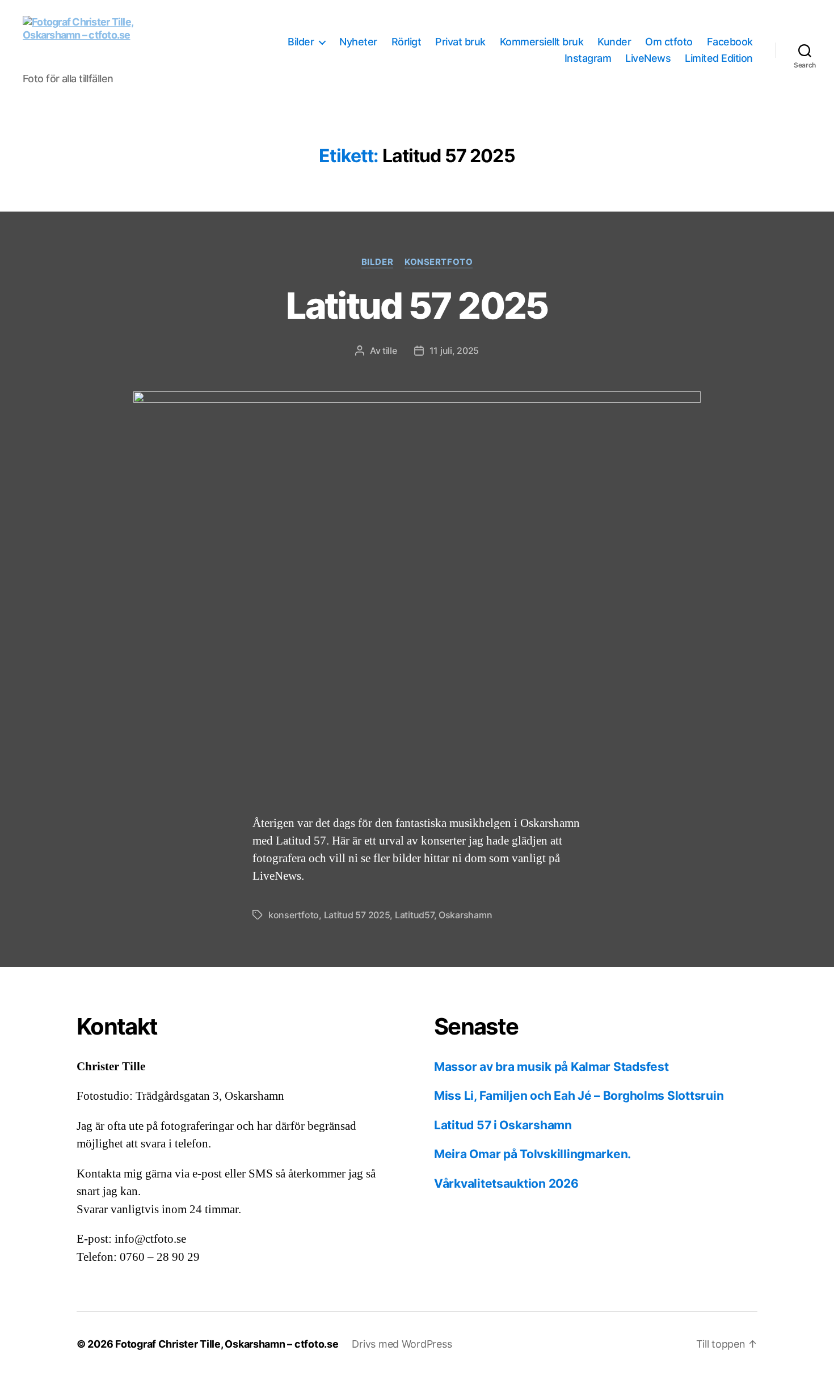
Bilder (301, 42)
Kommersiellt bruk (542, 42)
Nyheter (358, 42)
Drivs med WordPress (402, 1344)
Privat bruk (460, 42)
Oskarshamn (465, 915)
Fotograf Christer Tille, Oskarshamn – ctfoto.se (226, 1344)
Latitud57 (414, 915)
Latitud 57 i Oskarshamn (503, 1125)
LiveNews (648, 58)
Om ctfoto (669, 42)
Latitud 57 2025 (416, 305)
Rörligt (406, 42)
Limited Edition (719, 58)
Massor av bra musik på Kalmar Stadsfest (551, 1067)
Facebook (730, 42)
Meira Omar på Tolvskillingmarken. (532, 1154)
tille (389, 350)
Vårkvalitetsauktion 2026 (506, 1183)
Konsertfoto (439, 262)
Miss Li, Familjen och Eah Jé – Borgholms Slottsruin (578, 1095)
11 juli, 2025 (454, 350)
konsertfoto (293, 915)
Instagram (588, 58)
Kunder (614, 42)
